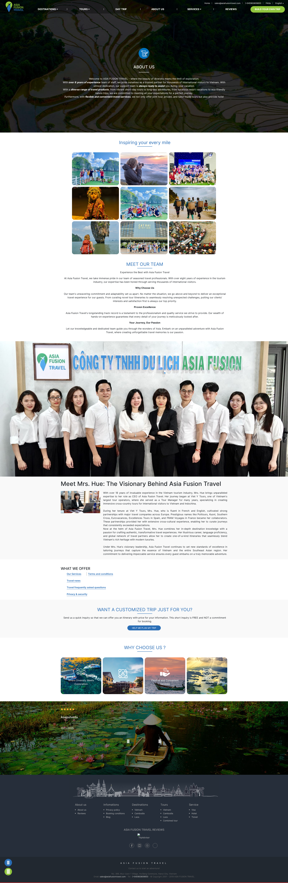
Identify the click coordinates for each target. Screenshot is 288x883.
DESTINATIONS (47, 9)
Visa (194, 809)
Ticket (195, 817)
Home (207, 3)
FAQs (268, 3)
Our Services (74, 573)
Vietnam (138, 809)
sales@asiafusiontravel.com (227, 3)
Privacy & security (77, 594)
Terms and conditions (100, 573)
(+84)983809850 (253, 3)
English (278, 3)
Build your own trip (267, 9)
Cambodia (140, 813)
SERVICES (193, 9)
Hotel (194, 813)
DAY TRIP (121, 9)
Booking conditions (115, 813)
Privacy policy (113, 809)
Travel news (74, 580)
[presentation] (128, 741)
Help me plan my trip (144, 628)
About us (82, 809)
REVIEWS (231, 9)
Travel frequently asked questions (86, 587)
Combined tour (170, 820)
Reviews (82, 813)
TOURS (83, 9)
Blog (108, 817)
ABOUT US (157, 9)
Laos (137, 817)
